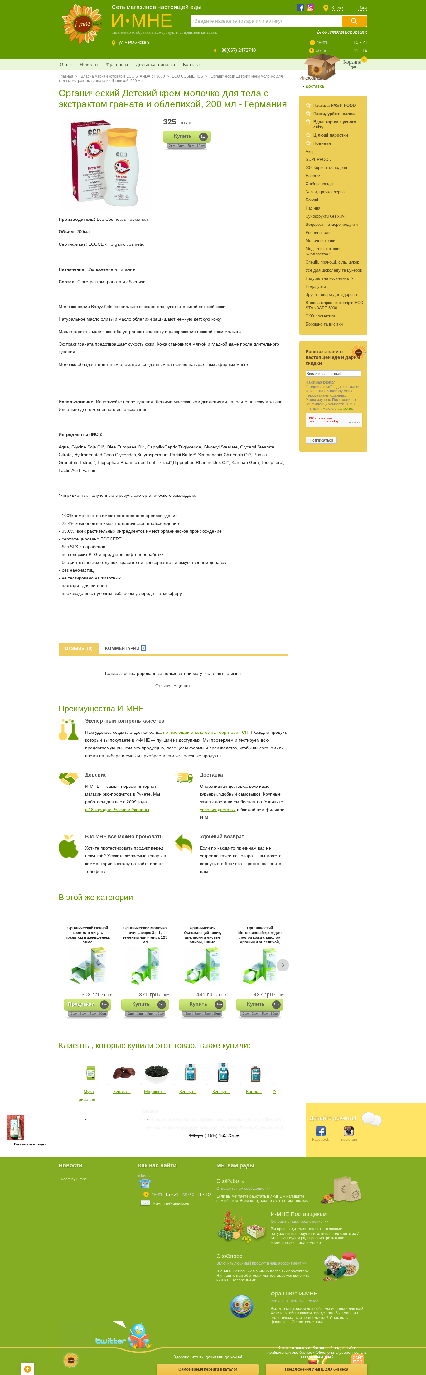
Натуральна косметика (328, 278)
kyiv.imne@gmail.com (171, 1203)
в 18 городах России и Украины (117, 809)
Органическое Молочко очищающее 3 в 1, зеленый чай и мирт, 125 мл (145, 935)
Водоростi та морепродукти (332, 224)
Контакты (193, 64)
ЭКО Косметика (320, 316)
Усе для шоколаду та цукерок (334, 270)
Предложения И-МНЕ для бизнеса (316, 1369)
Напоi (311, 175)
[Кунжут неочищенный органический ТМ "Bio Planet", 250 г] (190, 1083)
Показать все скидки (30, 1144)
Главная (66, 76)
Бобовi (312, 200)
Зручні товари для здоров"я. (333, 294)
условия (345, 408)
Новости (89, 64)
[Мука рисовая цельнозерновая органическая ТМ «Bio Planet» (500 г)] (91, 1083)
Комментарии (123, 648)
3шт (181, 146)
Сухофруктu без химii (326, 216)
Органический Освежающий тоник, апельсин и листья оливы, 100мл (202, 935)
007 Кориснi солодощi (326, 167)
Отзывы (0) (79, 648)
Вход (362, 7)
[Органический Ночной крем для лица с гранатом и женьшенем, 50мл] (88, 965)
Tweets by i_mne (73, 1179)
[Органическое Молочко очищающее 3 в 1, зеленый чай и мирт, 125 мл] (145, 965)
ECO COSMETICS (187, 76)
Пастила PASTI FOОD (334, 105)
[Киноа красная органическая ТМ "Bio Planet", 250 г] (256, 1083)
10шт (201, 146)
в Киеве (145, 1176)
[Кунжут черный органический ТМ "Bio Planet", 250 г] (223, 1083)
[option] (108, 164)
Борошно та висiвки (324, 324)
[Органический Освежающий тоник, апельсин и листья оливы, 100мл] (202, 965)
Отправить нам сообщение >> (243, 1188)
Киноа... (254, 1091)
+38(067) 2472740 (237, 50)
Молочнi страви (320, 240)
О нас (66, 64)
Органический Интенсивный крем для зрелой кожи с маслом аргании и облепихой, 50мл (260, 935)
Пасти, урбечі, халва (334, 113)
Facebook (320, 1139)
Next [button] (283, 965)
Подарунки (316, 286)
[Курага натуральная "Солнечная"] (124, 1083)
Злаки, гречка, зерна (325, 192)
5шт (191, 146)
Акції (310, 151)
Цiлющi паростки (330, 135)
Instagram (348, 1139)
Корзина (354, 63)
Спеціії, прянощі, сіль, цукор (332, 262)
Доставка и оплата (155, 64)
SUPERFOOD (318, 159)
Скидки (149, 1110)
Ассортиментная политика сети (342, 31)
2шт (172, 146)
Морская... (155, 1091)
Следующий (280, 1071)
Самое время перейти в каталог (207, 1369)
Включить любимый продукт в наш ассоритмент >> (261, 1263)
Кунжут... (187, 1091)
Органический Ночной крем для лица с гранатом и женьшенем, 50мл (88, 935)
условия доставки (218, 809)
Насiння (313, 208)
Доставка (315, 86)
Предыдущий (63, 1071)
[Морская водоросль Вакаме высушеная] (157, 1083)
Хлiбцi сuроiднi (320, 184)
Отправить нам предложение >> (299, 1221)
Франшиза (117, 64)
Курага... (122, 1091)
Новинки (322, 143)
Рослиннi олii (318, 232)
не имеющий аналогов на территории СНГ (207, 732)
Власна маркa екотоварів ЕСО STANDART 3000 (122, 76)
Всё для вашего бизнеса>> (294, 1301)
